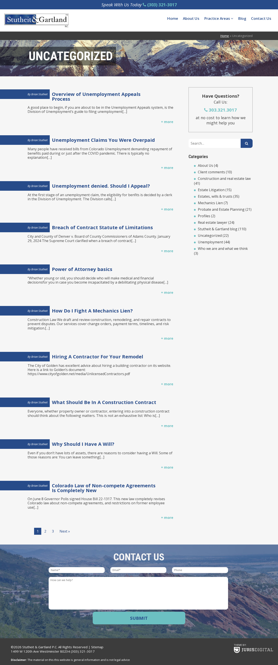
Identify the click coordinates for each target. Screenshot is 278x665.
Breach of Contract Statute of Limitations (102, 227)
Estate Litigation (211, 189)
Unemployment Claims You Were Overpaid (103, 140)
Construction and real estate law (224, 178)
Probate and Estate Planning (221, 209)
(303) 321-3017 (83, 651)
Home (172, 18)
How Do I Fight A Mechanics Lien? (92, 310)
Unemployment (210, 242)
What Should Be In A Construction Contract (104, 402)
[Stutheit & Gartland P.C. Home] (36, 20)
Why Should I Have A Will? (83, 444)
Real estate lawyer (212, 222)
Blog (242, 18)
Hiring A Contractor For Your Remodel (97, 356)
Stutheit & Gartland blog (217, 229)
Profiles (204, 216)
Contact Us (261, 18)
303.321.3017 (222, 110)
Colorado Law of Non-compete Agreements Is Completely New (104, 487)
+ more (167, 121)
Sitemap (97, 647)
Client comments (211, 172)
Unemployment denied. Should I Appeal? (101, 185)
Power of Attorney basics (82, 269)
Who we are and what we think (223, 248)
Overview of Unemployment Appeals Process (96, 96)
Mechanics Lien (210, 203)
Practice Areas (217, 18)
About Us (191, 18)
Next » (65, 531)
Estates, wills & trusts (215, 196)
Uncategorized (210, 235)
